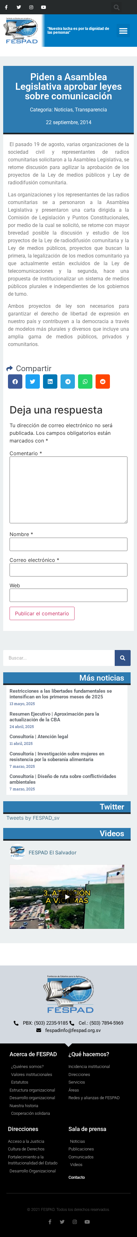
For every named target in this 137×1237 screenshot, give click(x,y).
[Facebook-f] (6, 7)
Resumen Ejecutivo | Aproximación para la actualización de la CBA (54, 717)
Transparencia (91, 110)
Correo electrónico (34, 559)
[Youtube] (44, 7)
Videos (112, 833)
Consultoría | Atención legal (39, 736)
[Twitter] (18, 7)
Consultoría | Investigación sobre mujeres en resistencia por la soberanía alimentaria (57, 756)
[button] (123, 30)
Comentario (26, 453)
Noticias (63, 110)
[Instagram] (31, 7)
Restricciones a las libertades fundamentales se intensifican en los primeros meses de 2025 (61, 694)
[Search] (123, 658)
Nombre (21, 534)
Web (15, 585)
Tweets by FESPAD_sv (33, 818)
